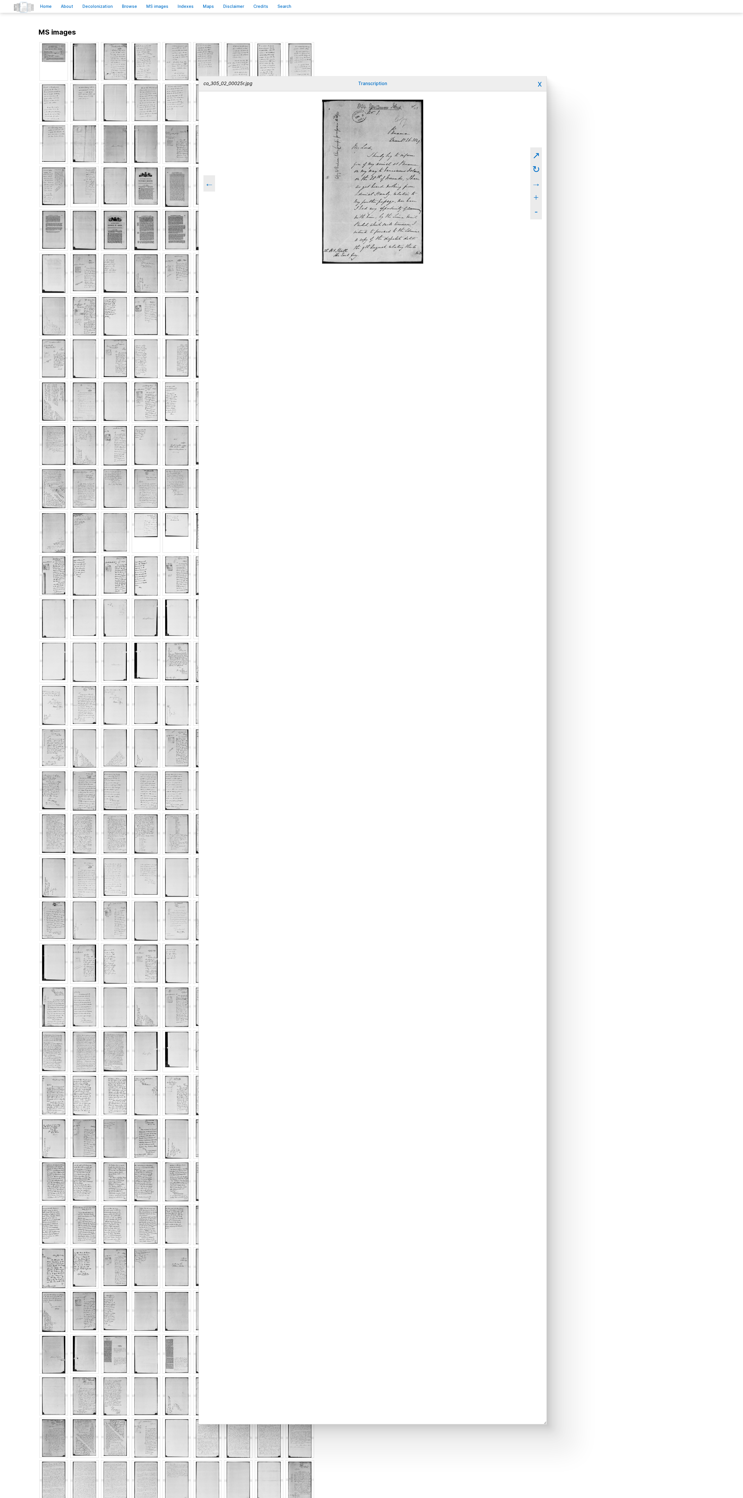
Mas (208, 6)
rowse (129, 6)
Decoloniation (97, 6)
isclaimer (233, 6)
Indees (186, 6)
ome (46, 6)
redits (260, 6)
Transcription (372, 83)
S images (157, 6)
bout (67, 6)
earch (284, 6)
